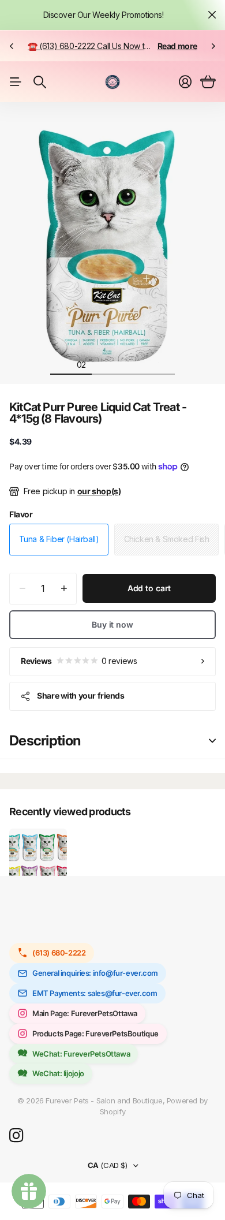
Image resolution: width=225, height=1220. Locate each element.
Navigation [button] (15, 82)
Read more (178, 46)
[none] (11, 46)
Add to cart (149, 588)
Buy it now (112, 624)
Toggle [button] (212, 741)
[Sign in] (185, 82)
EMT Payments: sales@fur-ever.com (95, 993)
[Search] (39, 82)
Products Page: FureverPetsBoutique (95, 1033)
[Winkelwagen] (208, 82)
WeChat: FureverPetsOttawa (81, 1053)
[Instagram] (16, 1136)
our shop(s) (99, 491)
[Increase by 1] (64, 589)
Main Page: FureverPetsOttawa (84, 1013)
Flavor (21, 514)
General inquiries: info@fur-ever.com (95, 973)
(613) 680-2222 (59, 952)
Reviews (79, 661)
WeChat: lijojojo (58, 1073)
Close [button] (212, 15)
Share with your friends (80, 695)
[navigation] (60, 364)
